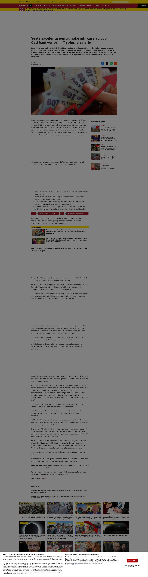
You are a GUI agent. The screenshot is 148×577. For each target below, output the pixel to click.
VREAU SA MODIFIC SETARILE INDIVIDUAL (132, 565)
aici (29, 569)
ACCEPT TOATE (132, 560)
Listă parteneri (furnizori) (71, 564)
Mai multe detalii (23, 561)
